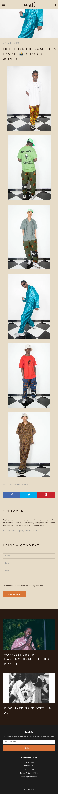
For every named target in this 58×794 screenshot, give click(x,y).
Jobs (29, 780)
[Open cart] (54, 4)
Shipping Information (29, 777)
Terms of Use (29, 766)
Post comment (15, 594)
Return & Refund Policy (29, 773)
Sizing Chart (29, 762)
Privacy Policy (29, 769)
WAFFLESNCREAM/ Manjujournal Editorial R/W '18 (28, 659)
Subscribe (29, 748)
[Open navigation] (3, 5)
